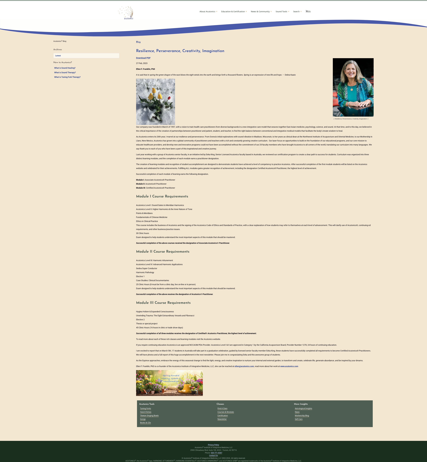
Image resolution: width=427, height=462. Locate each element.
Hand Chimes (145, 412)
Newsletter (222, 419)
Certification (223, 415)
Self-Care (298, 419)
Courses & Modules (226, 412)
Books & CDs (145, 422)
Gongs (143, 419)
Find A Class (222, 408)
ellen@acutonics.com (244, 366)
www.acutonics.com (289, 366)
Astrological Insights (303, 408)
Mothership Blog (302, 415)
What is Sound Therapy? (65, 72)
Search (297, 11)
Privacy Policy (213, 445)
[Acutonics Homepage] (137, 12)
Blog (138, 42)
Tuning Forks (145, 408)
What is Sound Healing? (65, 68)
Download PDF (143, 58)
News (297, 412)
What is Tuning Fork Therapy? (67, 77)
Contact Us (213, 455)
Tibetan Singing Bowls (149, 415)
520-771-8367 (216, 453)
